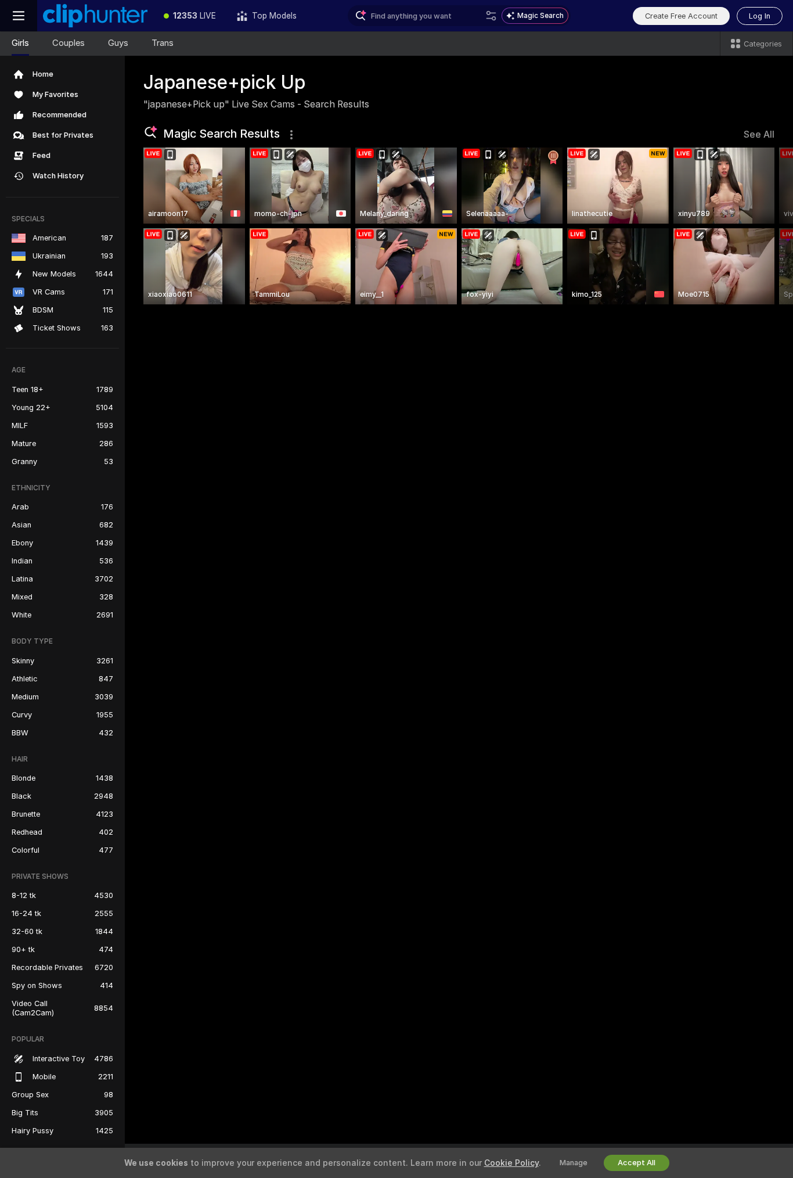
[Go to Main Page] (95, 15)
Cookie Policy (511, 1163)
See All (759, 134)
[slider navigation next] (764, 226)
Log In (759, 16)
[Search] (491, 16)
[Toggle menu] (18, 15)
